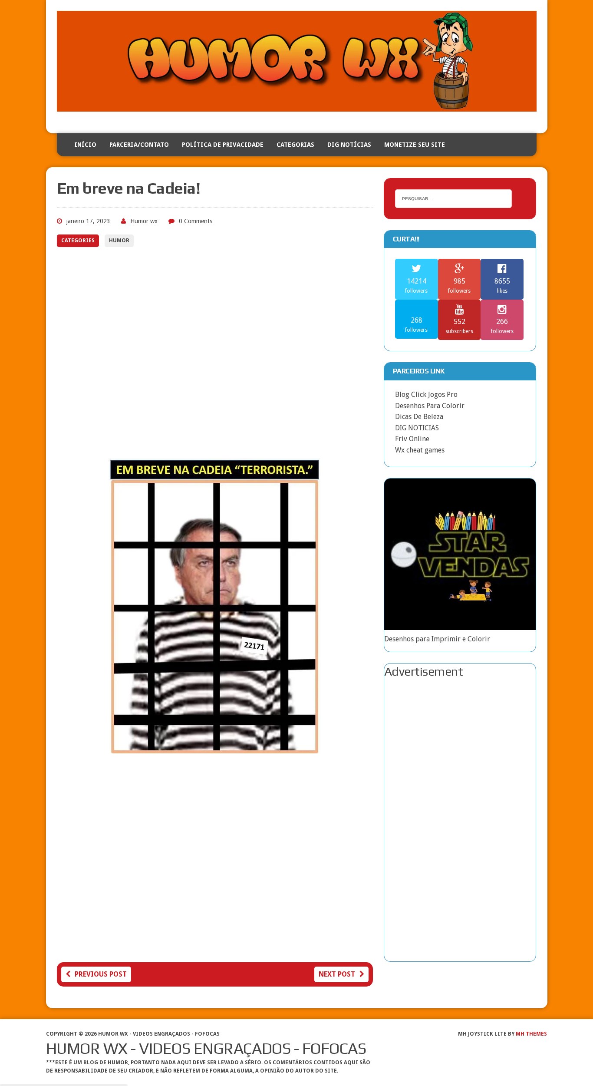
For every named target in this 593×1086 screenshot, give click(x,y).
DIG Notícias (349, 144)
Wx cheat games (420, 450)
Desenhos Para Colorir (430, 406)
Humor (119, 241)
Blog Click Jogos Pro (426, 394)
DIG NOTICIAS (417, 428)
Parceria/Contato (139, 144)
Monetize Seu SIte (414, 144)
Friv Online (412, 439)
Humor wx (144, 221)
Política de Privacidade (223, 144)
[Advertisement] (215, 354)
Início (85, 144)
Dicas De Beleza (419, 417)
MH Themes (531, 1034)
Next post (337, 974)
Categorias (295, 144)
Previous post (101, 974)
